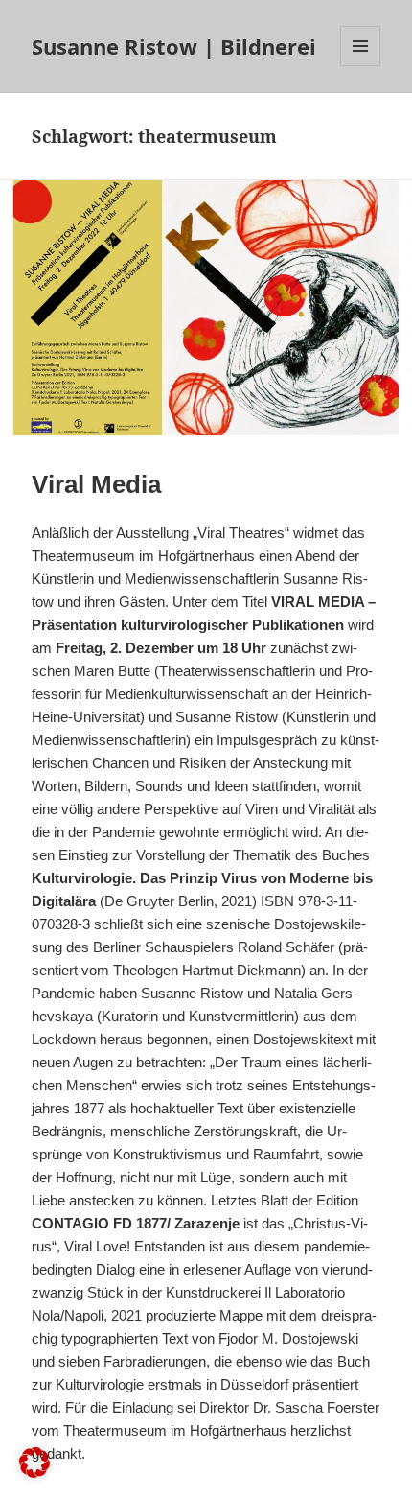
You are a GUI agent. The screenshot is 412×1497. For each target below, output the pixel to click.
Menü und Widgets (360, 65)
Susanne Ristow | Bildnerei (174, 46)
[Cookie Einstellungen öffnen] (34, 1472)
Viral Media (96, 484)
